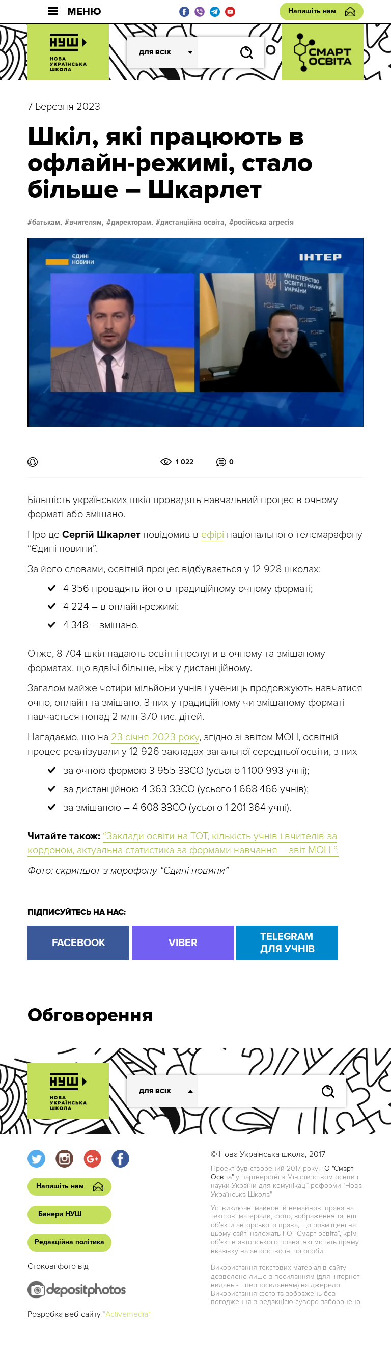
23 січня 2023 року (155, 737)
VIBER (183, 943)
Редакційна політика (69, 1242)
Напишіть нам (312, 11)
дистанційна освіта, (193, 222)
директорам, (132, 222)
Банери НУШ (60, 1214)
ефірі (212, 535)
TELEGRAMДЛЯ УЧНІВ (287, 943)
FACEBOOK (78, 943)
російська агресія (264, 222)
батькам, (47, 222)
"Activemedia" (127, 1314)
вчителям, (86, 222)
